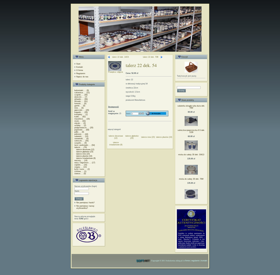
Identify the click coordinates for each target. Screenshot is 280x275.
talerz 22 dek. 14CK (120, 57)
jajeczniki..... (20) (81, 110)
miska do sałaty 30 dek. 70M (191, 179)
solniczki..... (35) (81, 141)
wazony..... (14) (80, 160)
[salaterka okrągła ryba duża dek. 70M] (191, 125)
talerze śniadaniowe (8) (85, 158)
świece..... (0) (80, 173)
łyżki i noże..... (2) (82, 169)
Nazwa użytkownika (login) (85, 186)
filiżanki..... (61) (81, 101)
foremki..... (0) (80, 103)
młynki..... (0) (80, 123)
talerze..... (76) (80, 147)
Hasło (76, 191)
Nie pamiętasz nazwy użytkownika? (85, 207)
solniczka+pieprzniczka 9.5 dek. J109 (191, 131)
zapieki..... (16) (80, 165)
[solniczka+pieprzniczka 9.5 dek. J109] (191, 150)
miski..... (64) (80, 121)
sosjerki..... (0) (80, 143)
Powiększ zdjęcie (115, 72)
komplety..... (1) (81, 114)
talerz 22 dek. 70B (150, 57)
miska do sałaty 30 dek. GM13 (191, 154)
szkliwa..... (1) (80, 171)
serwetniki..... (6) (81, 138)
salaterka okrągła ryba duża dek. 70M (191, 107)
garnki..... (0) (79, 106)
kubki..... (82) (80, 117)
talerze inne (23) (82, 154)
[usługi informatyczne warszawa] (143, 261)
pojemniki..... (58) (81, 130)
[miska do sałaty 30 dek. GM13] (191, 174)
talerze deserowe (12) (84, 149)
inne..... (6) (79, 108)
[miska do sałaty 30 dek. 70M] (191, 198)
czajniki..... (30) (81, 95)
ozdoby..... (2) (80, 125)
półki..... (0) (79, 132)
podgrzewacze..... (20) (83, 127)
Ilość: (129, 113)
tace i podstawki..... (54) (84, 145)
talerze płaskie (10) (83, 156)
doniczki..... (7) (80, 97)
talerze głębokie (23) (83, 152)
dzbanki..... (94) (81, 99)
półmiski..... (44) (81, 134)
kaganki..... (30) (81, 112)
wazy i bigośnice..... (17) (84, 162)
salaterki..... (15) (81, 136)
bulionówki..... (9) (81, 90)
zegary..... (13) (80, 167)
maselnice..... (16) (82, 119)
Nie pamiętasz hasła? (85, 202)
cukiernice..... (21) (82, 92)
